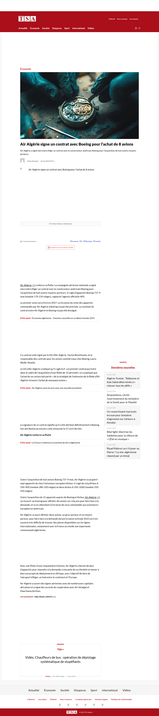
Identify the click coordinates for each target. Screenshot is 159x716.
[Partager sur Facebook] (74, 241)
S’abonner (31, 699)
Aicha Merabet (32, 161)
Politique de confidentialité (121, 699)
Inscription (42, 699)
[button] (139, 28)
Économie (34, 28)
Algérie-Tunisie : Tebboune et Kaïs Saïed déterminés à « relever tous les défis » (123, 382)
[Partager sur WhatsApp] (87, 241)
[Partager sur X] (81, 241)
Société (45, 28)
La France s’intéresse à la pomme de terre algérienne (56, 442)
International (78, 28)
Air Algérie (26, 285)
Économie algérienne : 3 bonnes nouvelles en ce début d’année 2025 (63, 318)
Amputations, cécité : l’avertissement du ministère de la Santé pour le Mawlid (123, 398)
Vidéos (91, 28)
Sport (67, 28)
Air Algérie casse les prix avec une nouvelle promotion (57, 388)
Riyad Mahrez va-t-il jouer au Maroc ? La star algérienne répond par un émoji (123, 452)
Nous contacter (122, 19)
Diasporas (57, 28)
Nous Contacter (66, 699)
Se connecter (134, 19)
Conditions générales (83, 699)
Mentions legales (101, 699)
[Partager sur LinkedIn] (97, 241)
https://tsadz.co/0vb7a (43, 597)
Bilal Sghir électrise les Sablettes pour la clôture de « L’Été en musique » (122, 435)
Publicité (112, 19)
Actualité (22, 28)
